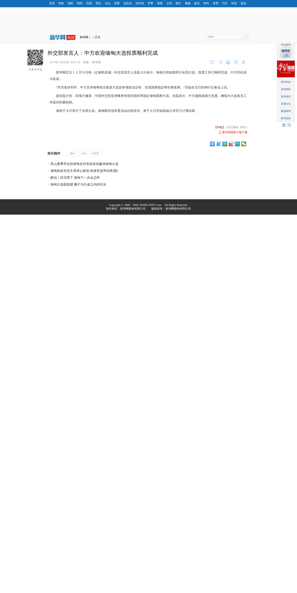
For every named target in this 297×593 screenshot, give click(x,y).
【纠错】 (219, 127)
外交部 (95, 153)
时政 (61, 3)
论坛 (108, 3)
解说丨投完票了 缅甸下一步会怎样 (75, 177)
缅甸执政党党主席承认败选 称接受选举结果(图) (84, 170)
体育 (215, 3)
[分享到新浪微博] (231, 144)
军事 (150, 3)
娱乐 (197, 3)
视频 (188, 3)
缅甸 (72, 153)
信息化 (127, 3)
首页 (52, 3)
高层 (89, 3)
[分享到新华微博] (218, 144)
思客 (117, 3)
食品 (243, 3)
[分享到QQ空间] (224, 144)
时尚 (206, 3)
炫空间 (140, 3)
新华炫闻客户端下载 (235, 132)
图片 (178, 3)
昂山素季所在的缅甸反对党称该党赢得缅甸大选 (84, 164)
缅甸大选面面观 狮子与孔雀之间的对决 (78, 184)
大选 (83, 153)
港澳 (160, 3)
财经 (80, 3)
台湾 (169, 3)
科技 (234, 3)
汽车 (225, 3)
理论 (98, 3)
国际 (70, 3)
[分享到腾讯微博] (237, 144)
